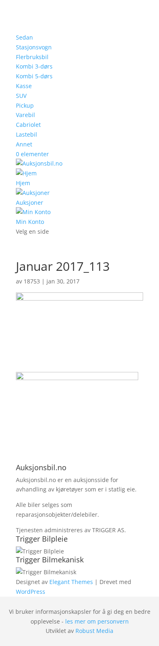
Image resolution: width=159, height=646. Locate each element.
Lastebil (26, 134)
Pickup (25, 105)
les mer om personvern (97, 621)
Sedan (24, 37)
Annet (24, 144)
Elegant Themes (71, 582)
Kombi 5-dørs (34, 76)
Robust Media (94, 631)
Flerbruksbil (32, 57)
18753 (32, 281)
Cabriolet (28, 124)
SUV (21, 96)
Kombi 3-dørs (34, 66)
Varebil (25, 115)
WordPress (30, 591)
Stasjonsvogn (34, 47)
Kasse (24, 86)
